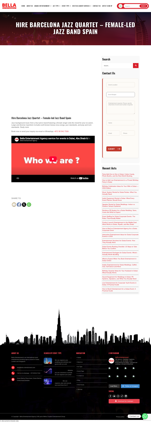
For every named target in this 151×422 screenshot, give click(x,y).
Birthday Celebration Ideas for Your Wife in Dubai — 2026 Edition (120, 187)
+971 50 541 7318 (61, 131)
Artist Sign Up (107, 6)
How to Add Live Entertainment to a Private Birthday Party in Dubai (120, 181)
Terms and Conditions (133, 417)
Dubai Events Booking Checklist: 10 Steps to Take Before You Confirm (119, 247)
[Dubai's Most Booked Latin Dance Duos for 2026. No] (136, 379)
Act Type (56, 6)
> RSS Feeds (80, 385)
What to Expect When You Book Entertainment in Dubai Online (119, 259)
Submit (111, 149)
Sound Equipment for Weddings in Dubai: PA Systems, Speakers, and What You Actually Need (119, 278)
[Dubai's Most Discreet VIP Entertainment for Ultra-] (120, 379)
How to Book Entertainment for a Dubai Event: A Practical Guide (119, 290)
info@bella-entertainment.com (26, 367)
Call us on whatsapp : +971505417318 (28, 373)
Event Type (65, 6)
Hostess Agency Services (81, 6)
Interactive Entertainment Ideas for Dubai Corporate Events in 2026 (120, 235)
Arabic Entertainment (42, 6)
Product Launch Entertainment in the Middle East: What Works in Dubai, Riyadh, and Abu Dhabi (119, 223)
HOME (23, 6)
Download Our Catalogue (125, 401)
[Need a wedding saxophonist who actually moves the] (112, 370)
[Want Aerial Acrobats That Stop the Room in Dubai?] (128, 379)
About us (30, 6)
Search (143, 6)
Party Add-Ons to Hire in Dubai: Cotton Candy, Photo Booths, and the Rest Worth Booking (118, 175)
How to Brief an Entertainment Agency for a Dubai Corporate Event (119, 229)
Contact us (97, 6)
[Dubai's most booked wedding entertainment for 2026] (128, 370)
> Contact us (80, 376)
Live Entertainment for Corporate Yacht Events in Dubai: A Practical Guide (119, 284)
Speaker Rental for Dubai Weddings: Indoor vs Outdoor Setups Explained (118, 205)
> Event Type (80, 371)
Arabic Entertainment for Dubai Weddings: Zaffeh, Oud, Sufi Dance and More (119, 266)
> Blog (78, 380)
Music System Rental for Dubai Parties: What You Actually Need (119, 193)
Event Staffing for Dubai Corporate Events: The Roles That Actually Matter (118, 217)
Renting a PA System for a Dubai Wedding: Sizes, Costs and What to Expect (119, 211)
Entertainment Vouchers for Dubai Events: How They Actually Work (118, 241)
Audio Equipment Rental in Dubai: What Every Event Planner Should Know (118, 199)
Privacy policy (120, 417)
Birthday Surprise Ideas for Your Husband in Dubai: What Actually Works (120, 272)
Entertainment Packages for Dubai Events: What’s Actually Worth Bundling (119, 253)
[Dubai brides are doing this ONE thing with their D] (112, 379)
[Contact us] (145, 416)
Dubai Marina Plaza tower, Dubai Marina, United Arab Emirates (29, 379)
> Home (78, 357)
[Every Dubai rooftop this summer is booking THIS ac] (136, 370)
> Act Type (79, 366)
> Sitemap (79, 389)
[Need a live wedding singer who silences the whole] (120, 370)
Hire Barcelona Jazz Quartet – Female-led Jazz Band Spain (41, 118)
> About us (79, 362)
